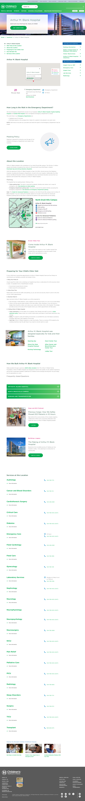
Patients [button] (16, 11)
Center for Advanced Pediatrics (20, 192)
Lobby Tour (49, 351)
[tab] (33, 386)
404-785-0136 (50, 581)
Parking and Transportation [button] (19, 396)
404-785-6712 (50, 706)
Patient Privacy (5, 796)
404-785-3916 (50, 556)
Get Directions (18, 27)
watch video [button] (35, 257)
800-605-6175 (50, 728)
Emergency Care (68, 67)
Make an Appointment (33, 1)
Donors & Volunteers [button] (35, 11)
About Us (4, 777)
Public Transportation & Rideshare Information (70, 50)
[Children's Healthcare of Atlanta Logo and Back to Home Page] (9, 7)
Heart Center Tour (51, 341)
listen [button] (33, 425)
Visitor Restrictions (69, 53)
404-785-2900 (51, 630)
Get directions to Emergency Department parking (35, 189)
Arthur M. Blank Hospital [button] (18, 386)
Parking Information (69, 47)
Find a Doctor (43, 1)
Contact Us (5, 779)
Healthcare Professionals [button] (52, 11)
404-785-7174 (50, 480)
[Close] (39, 68)
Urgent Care (67, 70)
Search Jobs (5, 781)
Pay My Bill (62, 779)
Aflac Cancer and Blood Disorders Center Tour (50, 346)
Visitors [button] (23, 11)
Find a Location (52, 1)
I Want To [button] (26, 6)
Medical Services (63, 777)
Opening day (32, 341)
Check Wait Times (62, 1)
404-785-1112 (50, 491)
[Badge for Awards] (19, 782)
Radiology (66, 75)
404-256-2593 (50, 502)
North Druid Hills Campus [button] (18, 391)
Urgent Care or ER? (69, 65)
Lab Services (67, 73)
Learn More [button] (14, 147)
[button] (84, 9)
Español (29, 169)
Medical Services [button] (6, 11)
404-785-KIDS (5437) (52, 512)
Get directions (30, 78)
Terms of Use (4, 794)
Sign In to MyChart (72, 1)
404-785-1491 (50, 567)
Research (81, 1)
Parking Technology (34, 349)
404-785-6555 (50, 684)
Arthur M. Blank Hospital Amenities (70, 57)
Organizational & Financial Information (6, 787)
